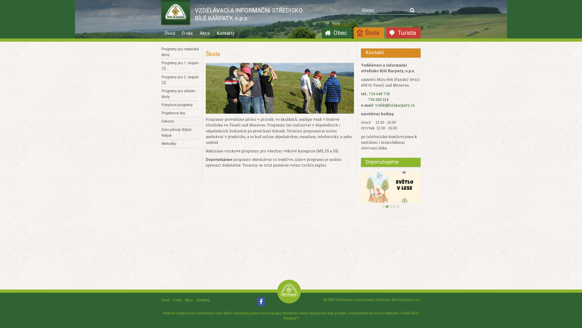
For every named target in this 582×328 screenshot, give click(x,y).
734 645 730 (379, 93)
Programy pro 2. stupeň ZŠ (180, 80)
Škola (372, 32)
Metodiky (168, 143)
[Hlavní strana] (175, 13)
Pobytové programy (177, 105)
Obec (340, 32)
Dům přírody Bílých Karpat (176, 133)
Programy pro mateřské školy (180, 52)
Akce (205, 33)
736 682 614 (378, 99)
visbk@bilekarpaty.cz (395, 105)
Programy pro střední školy (178, 94)
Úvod (170, 33)
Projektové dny (173, 113)
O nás (187, 33)
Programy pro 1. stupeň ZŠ (180, 66)
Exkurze (167, 121)
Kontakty (225, 33)
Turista (407, 32)
